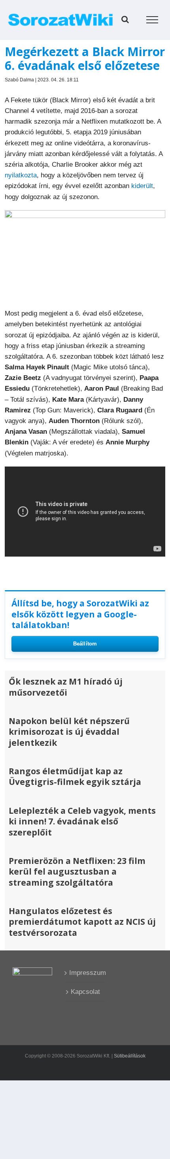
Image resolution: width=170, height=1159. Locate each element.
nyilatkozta (21, 175)
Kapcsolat (85, 991)
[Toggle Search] (125, 19)
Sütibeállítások (129, 1056)
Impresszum (85, 972)
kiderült (142, 186)
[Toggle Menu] (152, 19)
